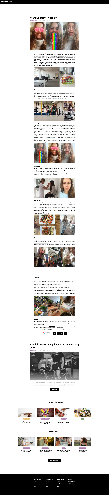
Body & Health (57, 2)
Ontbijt (47, 486)
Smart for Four (71, 125)
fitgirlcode (51, 350)
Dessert (47, 481)
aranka (50, 20)
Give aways (59, 488)
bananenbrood (52, 326)
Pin (61, 333)
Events (35, 481)
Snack (47, 488)
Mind (35, 483)
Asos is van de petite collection (41, 243)
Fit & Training (26, 2)
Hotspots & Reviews (61, 484)
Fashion (58, 483)
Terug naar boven (54, 460)
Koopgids (84, 2)
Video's (58, 486)
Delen (54, 333)
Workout (36, 488)
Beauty (58, 481)
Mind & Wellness (46, 2)
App (65, 333)
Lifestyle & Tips (67, 2)
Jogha (35, 284)
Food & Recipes (36, 2)
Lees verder (54, 389)
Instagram (50, 329)
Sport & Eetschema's (38, 484)
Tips (35, 486)
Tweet (58, 333)
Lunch (47, 484)
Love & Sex (76, 2)
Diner (47, 483)
